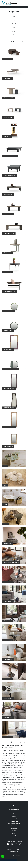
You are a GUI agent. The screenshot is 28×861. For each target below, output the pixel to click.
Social (14, 831)
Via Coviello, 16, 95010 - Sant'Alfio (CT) (14, 841)
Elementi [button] (14, 20)
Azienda (14, 814)
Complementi (20, 7)
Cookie (5, 860)
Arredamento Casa (14, 819)
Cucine (14, 816)
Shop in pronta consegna (14, 823)
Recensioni (14, 826)
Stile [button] (14, 27)
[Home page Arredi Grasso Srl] (9, 2)
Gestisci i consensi (13, 860)
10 (24, 41)
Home (6, 7)
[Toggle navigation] (25, 2)
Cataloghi (14, 833)
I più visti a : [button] (14, 31)
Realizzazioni (14, 828)
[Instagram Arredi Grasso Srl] (20, 844)
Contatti (14, 835)
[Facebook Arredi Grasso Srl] (16, 844)
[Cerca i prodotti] (22, 2)
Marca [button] (14, 16)
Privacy (2, 860)
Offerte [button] (14, 35)
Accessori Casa (12, 7)
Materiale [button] (14, 24)
